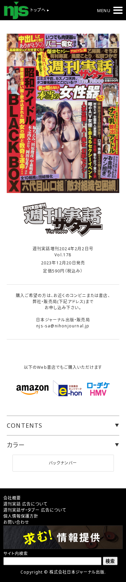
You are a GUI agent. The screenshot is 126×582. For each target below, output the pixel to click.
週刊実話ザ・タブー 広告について (34, 510)
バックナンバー (63, 463)
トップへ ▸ (39, 10)
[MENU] (118, 10)
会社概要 (12, 498)
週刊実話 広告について (25, 504)
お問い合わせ (16, 522)
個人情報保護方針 (20, 516)
